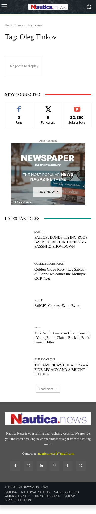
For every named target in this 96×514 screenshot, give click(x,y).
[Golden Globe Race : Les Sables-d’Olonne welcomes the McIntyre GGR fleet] (18, 271)
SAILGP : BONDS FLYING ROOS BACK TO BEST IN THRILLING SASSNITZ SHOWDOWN (60, 241)
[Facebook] (15, 465)
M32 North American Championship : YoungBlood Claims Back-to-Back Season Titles (62, 337)
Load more (46, 389)
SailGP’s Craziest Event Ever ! (57, 306)
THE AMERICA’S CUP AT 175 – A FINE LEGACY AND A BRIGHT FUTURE (61, 369)
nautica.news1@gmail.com (56, 453)
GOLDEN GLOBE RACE (49, 263)
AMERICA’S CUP (44, 359)
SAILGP (39, 232)
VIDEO (38, 300)
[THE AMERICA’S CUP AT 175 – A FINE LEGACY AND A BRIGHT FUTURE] (18, 367)
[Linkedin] (41, 465)
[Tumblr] (67, 465)
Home (9, 25)
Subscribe (77, 106)
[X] (80, 465)
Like (19, 106)
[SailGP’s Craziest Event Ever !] (18, 303)
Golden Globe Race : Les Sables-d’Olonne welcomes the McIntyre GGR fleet (60, 273)
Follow (48, 106)
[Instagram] (28, 465)
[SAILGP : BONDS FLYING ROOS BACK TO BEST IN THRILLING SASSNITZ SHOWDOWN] (18, 240)
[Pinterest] (54, 465)
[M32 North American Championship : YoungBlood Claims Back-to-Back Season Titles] (18, 335)
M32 (37, 327)
